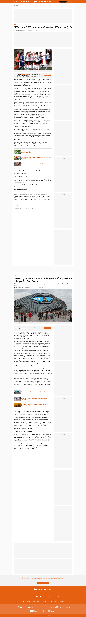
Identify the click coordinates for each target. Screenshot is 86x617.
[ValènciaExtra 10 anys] (43, 1)
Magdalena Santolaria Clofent (18, 287)
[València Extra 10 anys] (43, 590)
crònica (26, 208)
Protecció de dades (40, 601)
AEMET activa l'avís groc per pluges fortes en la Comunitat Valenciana (34, 399)
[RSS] (25, 1)
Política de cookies (48, 601)
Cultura (50, 596)
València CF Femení (18, 208)
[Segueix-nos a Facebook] (20, 1)
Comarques (33, 596)
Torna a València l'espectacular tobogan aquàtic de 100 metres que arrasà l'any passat (35, 164)
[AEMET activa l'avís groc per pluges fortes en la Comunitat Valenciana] (17, 399)
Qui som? (28, 601)
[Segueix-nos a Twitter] (21, 1)
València (15, 275)
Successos (55, 596)
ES (28, 1)
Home (14, 5)
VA (26, 1)
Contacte (24, 601)
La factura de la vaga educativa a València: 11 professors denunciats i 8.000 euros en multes (36, 152)
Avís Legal (33, 601)
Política (37, 596)
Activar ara (46, 75)
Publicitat (55, 601)
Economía (42, 596)
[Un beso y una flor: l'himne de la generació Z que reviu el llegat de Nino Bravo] (17, 392)
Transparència (61, 601)
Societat (46, 596)
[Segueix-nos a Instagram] (23, 1)
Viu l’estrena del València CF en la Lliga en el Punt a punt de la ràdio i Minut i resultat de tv (36, 158)
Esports (15, 24)
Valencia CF (32, 208)
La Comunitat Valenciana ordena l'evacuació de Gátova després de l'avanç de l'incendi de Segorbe (35, 405)
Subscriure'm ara (43, 582)
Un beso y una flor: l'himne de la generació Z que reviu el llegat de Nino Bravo (35, 392)
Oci (58, 596)
